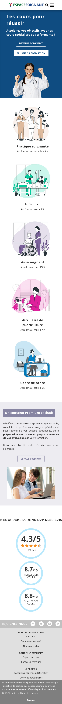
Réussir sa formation (31, 53)
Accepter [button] (31, 700)
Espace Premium (31, 458)
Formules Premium (31, 661)
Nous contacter (31, 646)
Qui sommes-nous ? (31, 641)
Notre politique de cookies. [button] (24, 693)
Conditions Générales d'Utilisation (31, 672)
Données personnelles (31, 677)
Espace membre (31, 657)
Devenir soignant (31, 43)
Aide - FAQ (31, 636)
